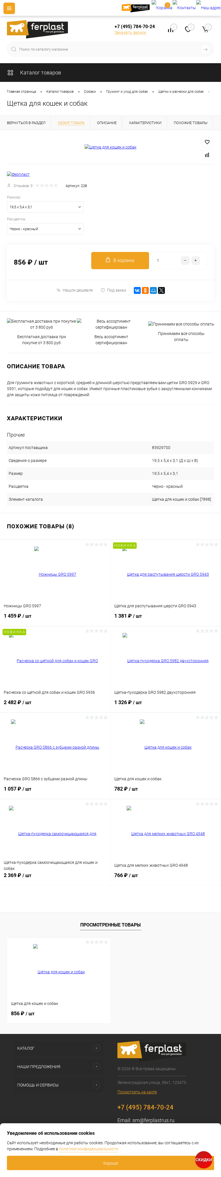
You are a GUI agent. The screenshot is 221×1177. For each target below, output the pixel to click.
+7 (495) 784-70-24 (135, 26)
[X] (161, 290)
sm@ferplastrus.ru (153, 1120)
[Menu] (9, 8)
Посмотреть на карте (137, 1092)
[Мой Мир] (153, 290)
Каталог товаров (40, 73)
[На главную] (137, 8)
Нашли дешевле (78, 290)
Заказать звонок (130, 32)
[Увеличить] (110, 147)
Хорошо (110, 1163)
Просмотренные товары (110, 925)
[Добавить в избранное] (207, 142)
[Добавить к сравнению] (207, 155)
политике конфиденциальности (88, 1149)
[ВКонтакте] (137, 290)
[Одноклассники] (145, 290)
